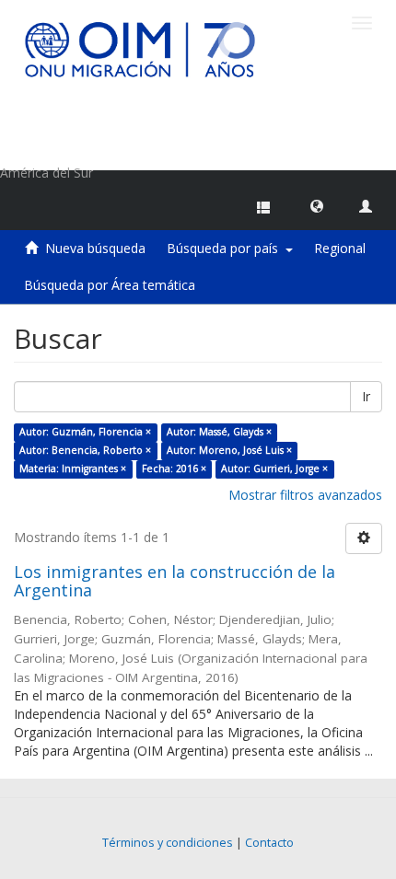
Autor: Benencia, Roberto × (85, 450)
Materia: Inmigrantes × (72, 468)
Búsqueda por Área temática (109, 285)
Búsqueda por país (226, 248)
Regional (340, 248)
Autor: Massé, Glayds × (219, 431)
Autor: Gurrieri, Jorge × (274, 468)
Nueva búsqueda (95, 248)
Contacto (269, 842)
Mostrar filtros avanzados (305, 494)
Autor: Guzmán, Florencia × (85, 431)
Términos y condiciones (167, 842)
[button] (316, 205)
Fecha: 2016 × (174, 468)
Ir (366, 396)
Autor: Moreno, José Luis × (229, 450)
